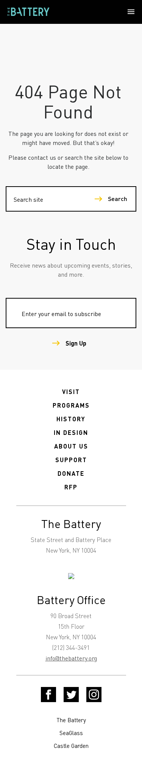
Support (71, 460)
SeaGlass (71, 733)
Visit (71, 392)
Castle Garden (71, 745)
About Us (71, 446)
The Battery (71, 720)
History (71, 419)
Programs (71, 405)
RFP (71, 487)
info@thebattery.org (71, 658)
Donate (71, 473)
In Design (71, 432)
